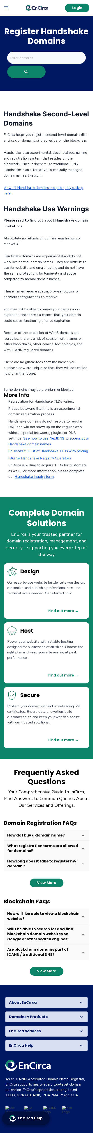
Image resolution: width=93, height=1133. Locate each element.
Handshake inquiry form (34, 476)
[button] (46, 835)
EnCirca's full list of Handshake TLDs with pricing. (48, 451)
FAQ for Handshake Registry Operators (39, 458)
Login (77, 7)
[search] (26, 72)
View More (46, 882)
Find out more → (63, 610)
